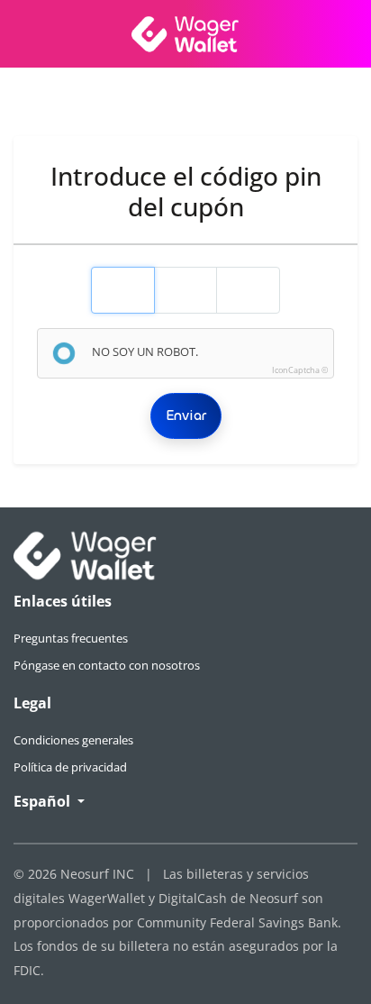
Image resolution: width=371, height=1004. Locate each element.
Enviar (186, 415)
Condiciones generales (73, 740)
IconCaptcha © (300, 370)
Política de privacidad (70, 767)
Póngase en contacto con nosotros (107, 665)
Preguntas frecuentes (71, 638)
